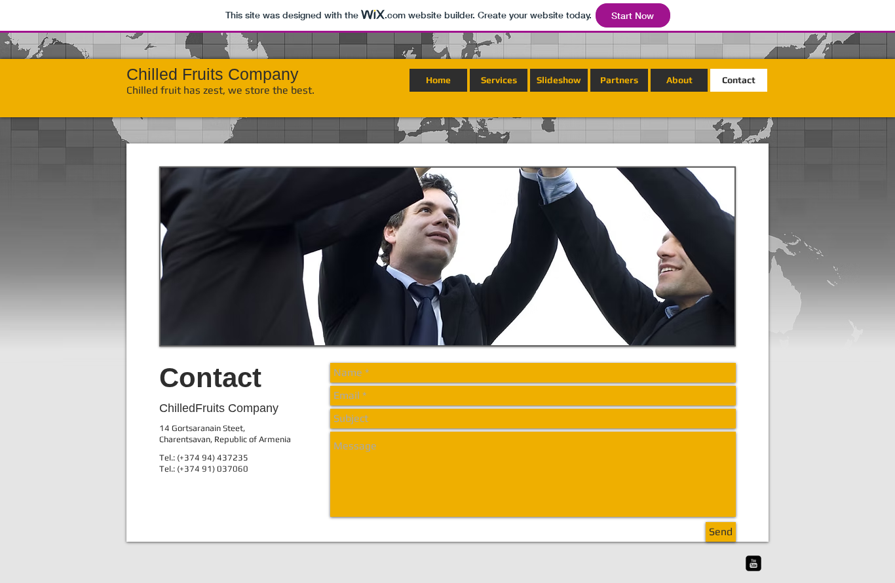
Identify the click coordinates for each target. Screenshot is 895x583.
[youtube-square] (753, 563)
